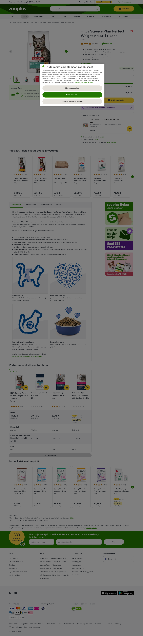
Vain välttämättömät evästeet (72, 101)
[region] (72, 85)
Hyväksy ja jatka (72, 95)
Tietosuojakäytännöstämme (84, 83)
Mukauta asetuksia (72, 88)
